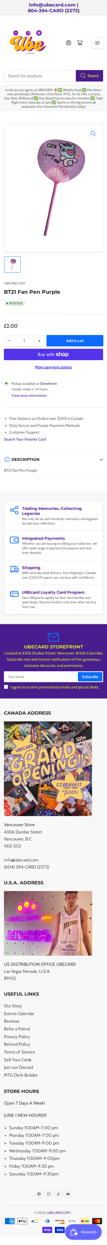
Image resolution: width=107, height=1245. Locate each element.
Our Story (13, 1005)
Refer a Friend (17, 1028)
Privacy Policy (17, 1036)
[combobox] (53, 75)
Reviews (11, 1021)
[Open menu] (97, 43)
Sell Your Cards (17, 1059)
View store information (29, 395)
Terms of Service (19, 1052)
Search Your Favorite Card (25, 439)
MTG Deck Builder (20, 1075)
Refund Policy (17, 1044)
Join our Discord (18, 1067)
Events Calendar (19, 1013)
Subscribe (90, 676)
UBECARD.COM (14, 283)
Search (93, 75)
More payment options (53, 367)
